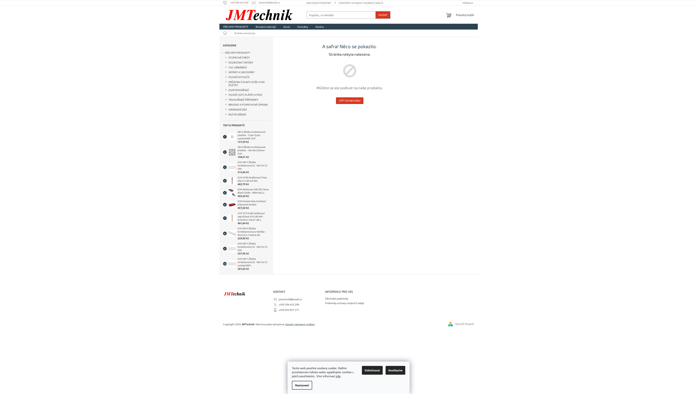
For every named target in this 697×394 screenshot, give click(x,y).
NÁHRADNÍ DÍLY (238, 109)
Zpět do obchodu (349, 100)
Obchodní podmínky (318, 2)
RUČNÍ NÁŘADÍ (237, 114)
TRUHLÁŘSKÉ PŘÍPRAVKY (243, 99)
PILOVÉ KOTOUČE (239, 77)
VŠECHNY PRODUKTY (237, 52)
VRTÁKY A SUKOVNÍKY (242, 72)
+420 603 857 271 (289, 309)
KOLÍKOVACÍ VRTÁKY (241, 62)
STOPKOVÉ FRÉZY (239, 57)
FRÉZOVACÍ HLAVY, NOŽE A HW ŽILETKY (247, 83)
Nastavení (302, 385)
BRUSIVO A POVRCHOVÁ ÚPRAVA (248, 104)
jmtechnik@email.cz (290, 299)
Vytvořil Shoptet (464, 323)
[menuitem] (235, 27)
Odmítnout (372, 370)
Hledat (382, 14)
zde (338, 376)
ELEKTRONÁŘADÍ (239, 90)
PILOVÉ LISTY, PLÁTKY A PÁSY (245, 94)
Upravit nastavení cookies (300, 324)
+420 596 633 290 (289, 304)
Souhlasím (395, 370)
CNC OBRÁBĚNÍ (238, 67)
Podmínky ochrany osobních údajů (361, 2)
